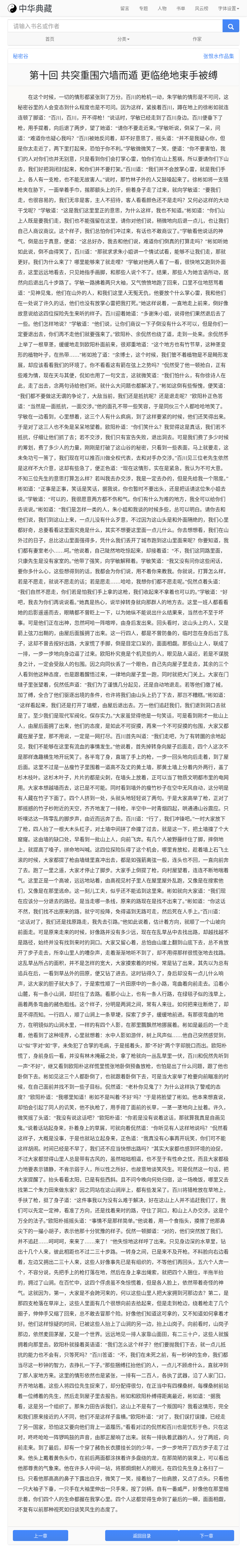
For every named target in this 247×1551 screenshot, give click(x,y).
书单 (180, 8)
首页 (49, 38)
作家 (197, 38)
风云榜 (201, 8)
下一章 (206, 1535)
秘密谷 (20, 56)
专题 (143, 8)
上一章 (40, 1535)
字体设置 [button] (227, 8)
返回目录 (142, 1535)
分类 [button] (121, 38)
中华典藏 (35, 8)
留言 (124, 8)
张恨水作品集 (218, 56)
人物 (162, 8)
